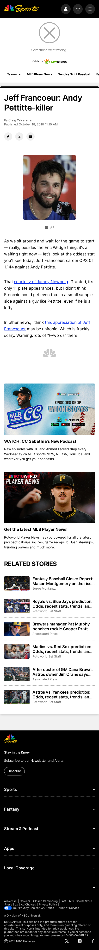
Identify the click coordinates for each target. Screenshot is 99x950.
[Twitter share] (19, 136)
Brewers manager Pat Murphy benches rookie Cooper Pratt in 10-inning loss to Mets (62, 626)
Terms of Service (68, 908)
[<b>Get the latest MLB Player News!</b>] (49, 497)
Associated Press (45, 634)
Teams (12, 74)
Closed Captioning (45, 901)
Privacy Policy (48, 904)
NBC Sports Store (80, 901)
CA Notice (47, 908)
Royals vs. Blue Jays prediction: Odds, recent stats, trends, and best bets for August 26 (62, 604)
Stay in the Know (17, 752)
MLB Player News (39, 74)
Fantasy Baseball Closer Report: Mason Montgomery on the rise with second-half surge (62, 581)
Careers (25, 901)
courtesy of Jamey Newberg (41, 281)
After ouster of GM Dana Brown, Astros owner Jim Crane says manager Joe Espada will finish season (62, 672)
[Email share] (30, 136)
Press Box (11, 904)
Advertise (10, 901)
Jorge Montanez (44, 588)
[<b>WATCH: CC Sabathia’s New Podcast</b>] (49, 409)
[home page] (21, 9)
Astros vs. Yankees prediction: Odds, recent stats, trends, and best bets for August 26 (62, 694)
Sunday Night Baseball (74, 74)
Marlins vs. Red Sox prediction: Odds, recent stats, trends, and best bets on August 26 (62, 649)
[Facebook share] (8, 136)
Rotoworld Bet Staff (46, 611)
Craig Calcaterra (19, 120)
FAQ (63, 901)
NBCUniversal (30, 915)
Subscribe (14, 771)
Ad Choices (28, 904)
